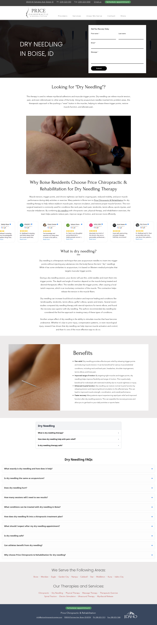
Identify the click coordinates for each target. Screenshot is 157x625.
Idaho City (119, 577)
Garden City (64, 577)
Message (94, 52)
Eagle (53, 577)
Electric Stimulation (67, 596)
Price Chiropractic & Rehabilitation (108, 200)
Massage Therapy (89, 593)
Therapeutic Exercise (109, 593)
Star (92, 577)
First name (95, 33)
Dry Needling (57, 593)
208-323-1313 (65, 2)
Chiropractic (44, 593)
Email (93, 43)
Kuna (110, 577)
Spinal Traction (50, 596)
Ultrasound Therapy (86, 596)
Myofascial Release (105, 596)
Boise (36, 577)
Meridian (44, 577)
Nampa (74, 577)
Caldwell (84, 577)
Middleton (100, 577)
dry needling (63, 210)
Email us (97, 2)
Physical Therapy (73, 593)
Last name (122, 33)
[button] (125, 16)
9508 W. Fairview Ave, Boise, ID (40, 2)
